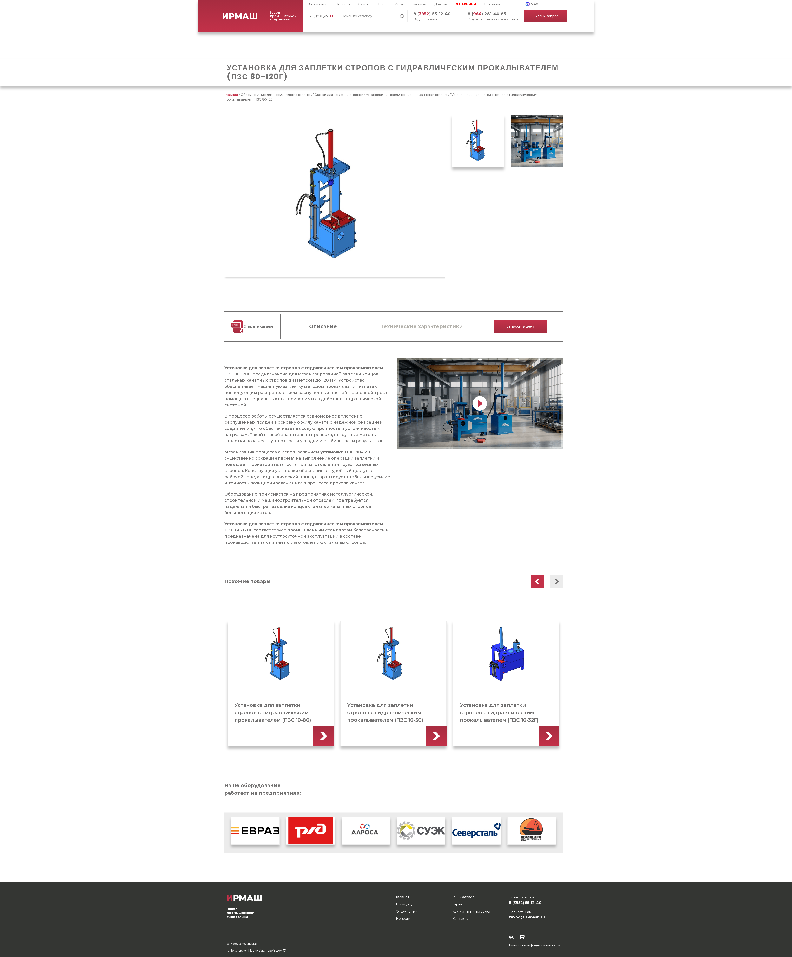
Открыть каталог (259, 326)
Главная (231, 95)
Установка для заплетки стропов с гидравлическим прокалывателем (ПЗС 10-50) (272, 712)
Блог (382, 4)
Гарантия (460, 904)
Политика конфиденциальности (533, 945)
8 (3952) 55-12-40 (525, 902)
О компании (317, 4)
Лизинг (364, 4)
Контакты (492, 4)
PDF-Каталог (463, 897)
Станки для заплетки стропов (339, 95)
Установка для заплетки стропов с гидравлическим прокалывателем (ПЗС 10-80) (498, 712)
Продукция (318, 16)
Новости (343, 4)
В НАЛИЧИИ (466, 4)
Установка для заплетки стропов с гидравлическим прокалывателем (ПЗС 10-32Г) (386, 712)
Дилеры (441, 4)
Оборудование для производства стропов (276, 95)
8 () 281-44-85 (487, 13)
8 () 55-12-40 (432, 13)
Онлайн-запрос (545, 16)
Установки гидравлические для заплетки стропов (407, 95)
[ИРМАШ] (243, 16)
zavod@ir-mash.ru (527, 917)
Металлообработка (410, 4)
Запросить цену (520, 326)
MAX (534, 4)
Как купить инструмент (472, 911)
